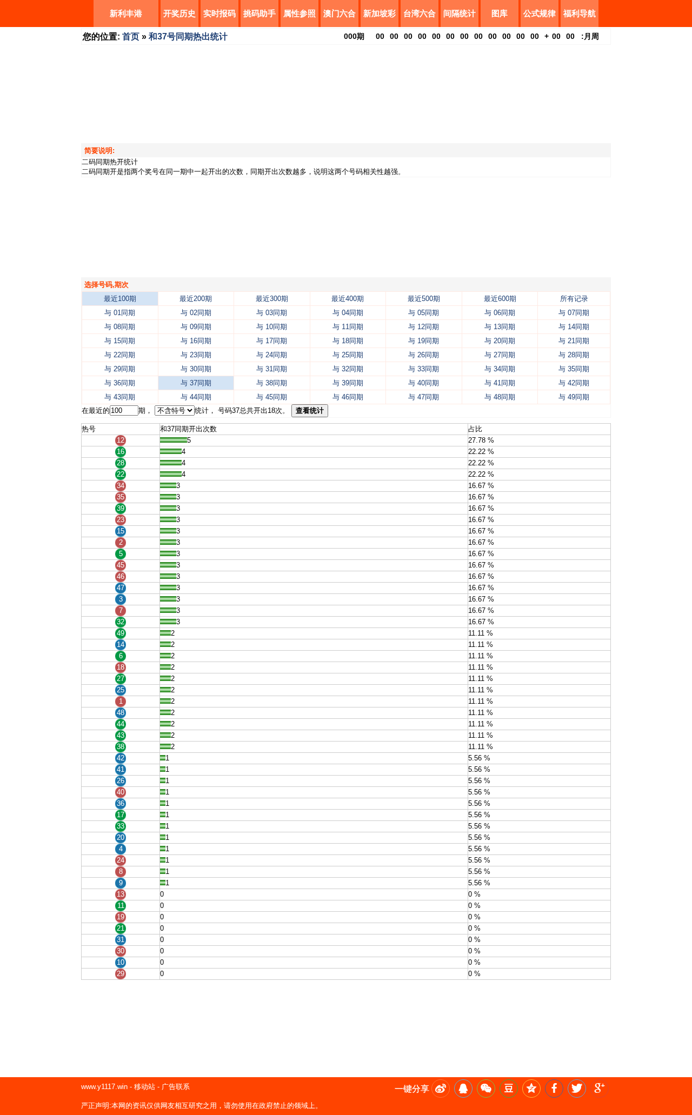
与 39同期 (347, 383)
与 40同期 (423, 383)
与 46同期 (347, 397)
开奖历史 (179, 13)
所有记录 (574, 299)
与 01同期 (119, 313)
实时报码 (219, 13)
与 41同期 (499, 383)
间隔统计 (459, 13)
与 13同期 (499, 327)
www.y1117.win (104, 1087)
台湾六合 (419, 13)
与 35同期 (573, 369)
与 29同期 (119, 369)
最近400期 (347, 299)
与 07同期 (573, 313)
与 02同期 (196, 313)
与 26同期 (423, 355)
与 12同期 (423, 327)
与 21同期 (573, 341)
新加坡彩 (379, 13)
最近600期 (500, 299)
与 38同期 (271, 383)
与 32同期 (347, 369)
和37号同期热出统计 (188, 36)
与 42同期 (573, 383)
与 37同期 (196, 383)
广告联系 (176, 1087)
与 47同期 (423, 397)
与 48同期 (499, 397)
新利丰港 (126, 13)
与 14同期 (573, 327)
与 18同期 (347, 341)
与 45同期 (271, 397)
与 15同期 (119, 341)
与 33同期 (423, 369)
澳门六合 (339, 13)
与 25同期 (347, 355)
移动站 (144, 1087)
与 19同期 (423, 341)
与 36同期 (119, 383)
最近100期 (120, 299)
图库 (499, 13)
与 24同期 (271, 355)
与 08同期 (119, 327)
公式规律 (539, 13)
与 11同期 (347, 327)
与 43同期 (119, 397)
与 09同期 (196, 327)
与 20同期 (499, 341)
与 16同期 (196, 341)
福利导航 (579, 13)
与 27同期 (499, 355)
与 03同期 (271, 313)
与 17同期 (271, 341)
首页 (130, 36)
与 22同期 (119, 355)
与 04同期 (347, 313)
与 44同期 (196, 397)
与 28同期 (573, 355)
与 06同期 (499, 313)
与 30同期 (196, 369)
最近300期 (272, 299)
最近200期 (195, 299)
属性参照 (299, 13)
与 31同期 (271, 369)
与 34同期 (499, 369)
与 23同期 (196, 355)
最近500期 (424, 299)
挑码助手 (259, 13)
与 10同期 (271, 327)
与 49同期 (573, 397)
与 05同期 (423, 313)
